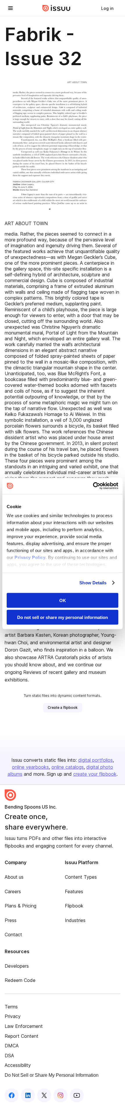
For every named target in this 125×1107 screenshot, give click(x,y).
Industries (75, 920)
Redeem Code (20, 980)
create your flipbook (95, 774)
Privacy (13, 1016)
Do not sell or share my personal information (62, 617)
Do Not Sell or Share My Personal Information (52, 1075)
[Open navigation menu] (10, 8)
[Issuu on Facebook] (12, 1095)
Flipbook (74, 906)
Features (74, 891)
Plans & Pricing (20, 906)
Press (11, 920)
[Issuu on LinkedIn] (28, 1095)
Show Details (92, 582)
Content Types (81, 877)
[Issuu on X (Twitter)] (44, 1095)
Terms (11, 1007)
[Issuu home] (56, 8)
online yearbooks (30, 767)
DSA (9, 1055)
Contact (13, 934)
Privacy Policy (30, 557)
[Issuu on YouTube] (77, 1095)
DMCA (12, 1046)
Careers (13, 891)
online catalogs (67, 767)
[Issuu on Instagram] (60, 1095)
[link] (107, 8)
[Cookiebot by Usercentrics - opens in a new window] (92, 486)
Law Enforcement (24, 1026)
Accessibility (18, 1065)
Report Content (21, 1036)
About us (14, 877)
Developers (17, 966)
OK (62, 600)
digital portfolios (95, 760)
